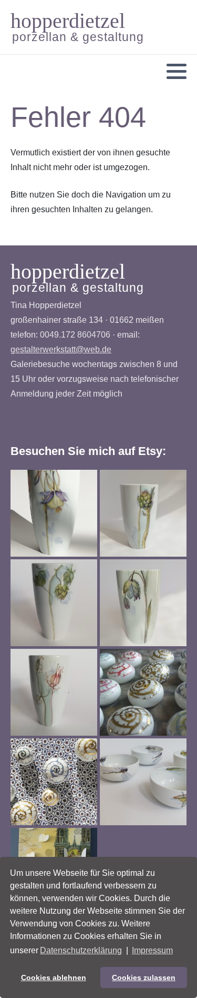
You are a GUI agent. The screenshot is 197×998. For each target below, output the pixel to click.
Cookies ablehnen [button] (53, 977)
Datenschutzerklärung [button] (81, 950)
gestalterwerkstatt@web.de (61, 349)
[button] (176, 71)
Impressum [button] (152, 950)
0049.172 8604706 (75, 334)
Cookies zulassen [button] (143, 977)
